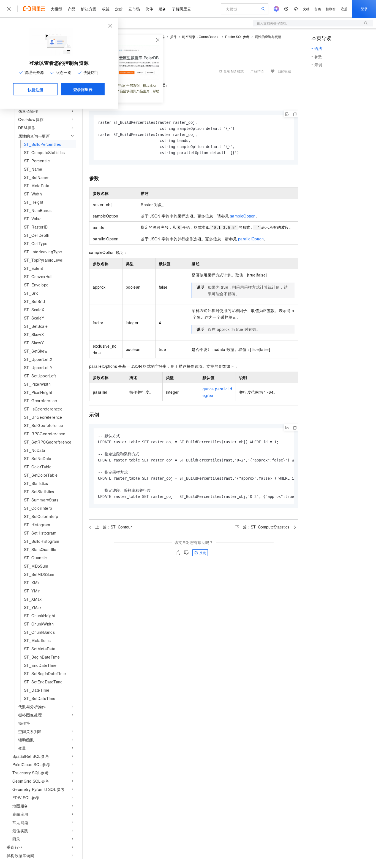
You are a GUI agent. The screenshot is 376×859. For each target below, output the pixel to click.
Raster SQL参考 (237, 36)
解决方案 (88, 9)
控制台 (331, 8)
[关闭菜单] (9, 9)
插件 (173, 36)
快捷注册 (35, 89)
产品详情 (257, 71)
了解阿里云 (181, 9)
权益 (106, 9)
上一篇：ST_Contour (113, 527)
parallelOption (251, 238)
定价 (119, 9)
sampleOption (243, 216)
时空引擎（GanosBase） (201, 36)
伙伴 (149, 9)
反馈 (202, 552)
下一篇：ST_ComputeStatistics (262, 527)
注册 (344, 8)
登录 (364, 8)
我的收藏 (284, 71)
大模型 (56, 9)
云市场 (134, 9)
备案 (317, 8)
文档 (306, 8)
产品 (71, 9)
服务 (162, 9)
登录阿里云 (82, 89)
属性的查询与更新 (268, 36)
